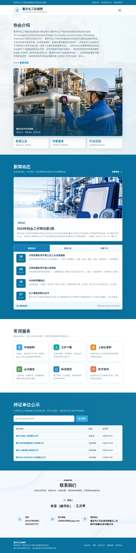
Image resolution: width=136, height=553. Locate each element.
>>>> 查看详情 (21, 63)
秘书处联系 (118, 2)
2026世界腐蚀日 (37, 280)
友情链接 (110, 545)
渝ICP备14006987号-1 (22, 548)
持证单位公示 (106, 2)
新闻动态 (31, 248)
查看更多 (115, 172)
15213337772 (31, 524)
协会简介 (87, 545)
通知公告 (95, 2)
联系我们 (119, 545)
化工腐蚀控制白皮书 (39, 293)
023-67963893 (32, 521)
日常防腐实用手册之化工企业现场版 (47, 255)
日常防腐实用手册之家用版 (42, 268)
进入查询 (82, 418)
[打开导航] (119, 10)
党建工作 (104, 248)
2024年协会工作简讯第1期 (35, 228)
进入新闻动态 (68, 306)
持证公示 (101, 545)
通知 (94, 545)
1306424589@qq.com (67, 521)
